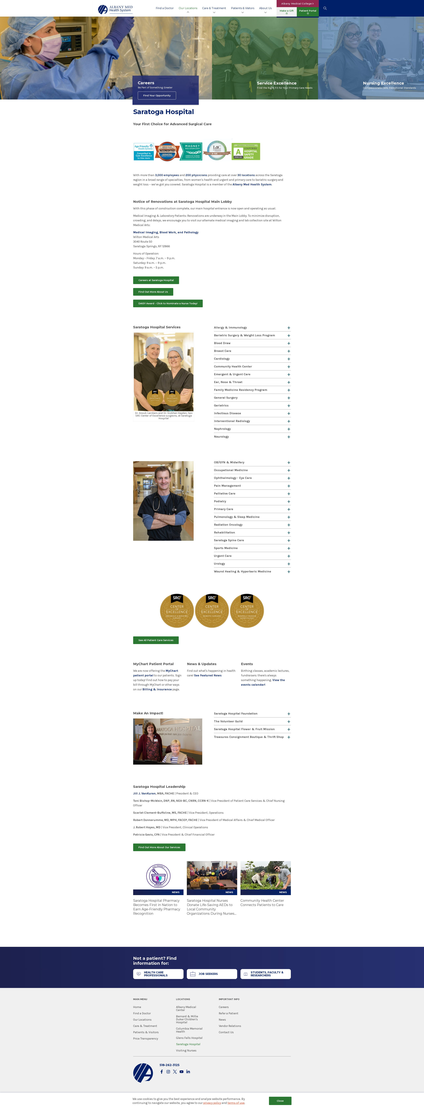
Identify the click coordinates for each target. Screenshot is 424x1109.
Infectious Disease (227, 413)
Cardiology (222, 358)
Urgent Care (223, 556)
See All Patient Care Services (155, 640)
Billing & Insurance (157, 689)
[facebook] (162, 1072)
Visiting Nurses (186, 1050)
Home (137, 1007)
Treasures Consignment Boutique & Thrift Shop (249, 737)
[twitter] (175, 1072)
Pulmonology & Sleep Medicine (237, 517)
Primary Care (223, 509)
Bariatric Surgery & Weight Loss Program (244, 335)
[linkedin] (188, 1072)
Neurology (221, 436)
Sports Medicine (226, 548)
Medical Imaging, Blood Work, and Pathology (165, 232)
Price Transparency (145, 1038)
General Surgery (226, 397)
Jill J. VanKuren (144, 793)
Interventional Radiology (232, 421)
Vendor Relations (230, 1025)
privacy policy (212, 1103)
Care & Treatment (214, 8)
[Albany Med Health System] (115, 10)
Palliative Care (224, 493)
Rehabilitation (224, 532)
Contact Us (226, 1032)
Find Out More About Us (153, 291)
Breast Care (222, 351)
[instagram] (168, 1072)
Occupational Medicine (231, 470)
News (222, 1019)
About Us (265, 8)
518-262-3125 (169, 1065)
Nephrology (222, 429)
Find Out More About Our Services (159, 847)
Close (280, 1100)
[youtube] (182, 1072)
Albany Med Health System (252, 184)
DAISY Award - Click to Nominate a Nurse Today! (167, 303)
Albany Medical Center (186, 1008)
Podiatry (220, 501)
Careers (224, 1007)
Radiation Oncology (228, 524)
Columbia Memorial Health (189, 1030)
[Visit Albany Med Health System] (143, 1082)
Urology (219, 563)
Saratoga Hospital (188, 1044)
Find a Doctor (165, 8)
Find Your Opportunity (157, 95)
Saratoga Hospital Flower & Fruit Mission (244, 729)
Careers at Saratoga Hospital (156, 280)
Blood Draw (222, 343)
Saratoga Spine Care (229, 540)
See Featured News (208, 675)
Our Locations (188, 8)
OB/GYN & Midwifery (229, 462)
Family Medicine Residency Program (240, 390)
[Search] (325, 8)
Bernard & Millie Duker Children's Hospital (187, 1019)
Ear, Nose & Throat (228, 382)
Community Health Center (233, 366)
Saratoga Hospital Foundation (236, 713)
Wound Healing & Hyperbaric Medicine (242, 571)
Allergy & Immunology (230, 327)
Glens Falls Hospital (189, 1037)
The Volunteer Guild (228, 721)
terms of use (236, 1103)
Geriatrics (221, 405)
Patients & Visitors (242, 8)
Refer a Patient (228, 1013)
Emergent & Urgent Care (232, 374)
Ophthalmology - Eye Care (233, 478)
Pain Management (227, 486)
